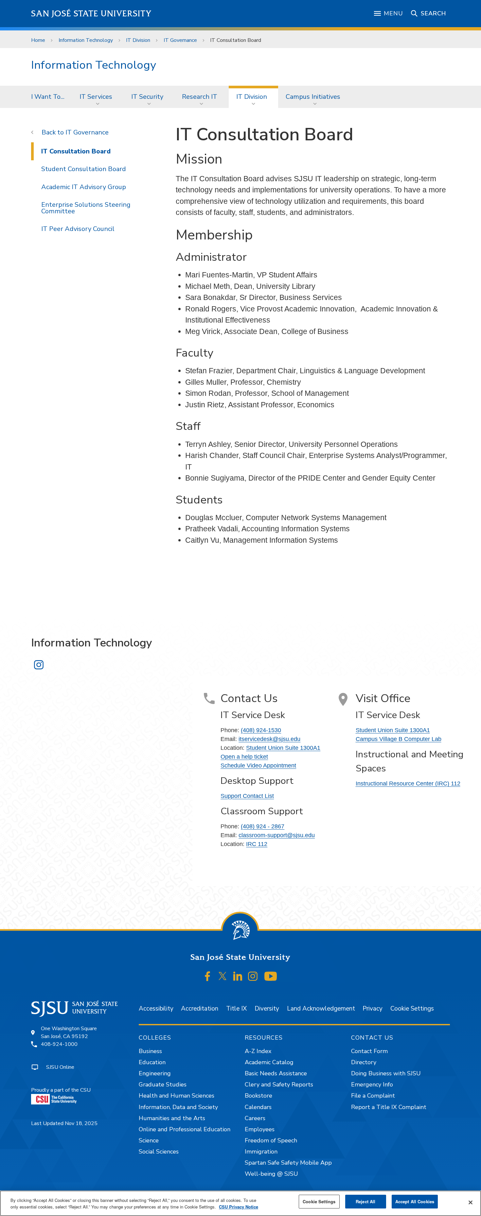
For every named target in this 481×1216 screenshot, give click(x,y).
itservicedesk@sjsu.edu (269, 739)
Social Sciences (159, 1151)
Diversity (267, 1008)
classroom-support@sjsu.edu (277, 835)
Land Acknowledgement (321, 1008)
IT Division (138, 40)
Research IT (199, 96)
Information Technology (86, 40)
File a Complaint (373, 1096)
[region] (240, 1203)
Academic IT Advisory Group (83, 187)
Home (38, 40)
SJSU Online (60, 1067)
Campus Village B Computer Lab (398, 739)
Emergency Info (372, 1084)
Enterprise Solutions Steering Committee (86, 208)
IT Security (147, 96)
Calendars (258, 1107)
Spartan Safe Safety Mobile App (288, 1163)
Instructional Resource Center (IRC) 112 (408, 783)
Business (150, 1051)
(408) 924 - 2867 (262, 826)
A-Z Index (258, 1051)
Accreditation (199, 1008)
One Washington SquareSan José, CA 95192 (69, 1032)
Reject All (365, 1201)
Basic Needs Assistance (276, 1073)
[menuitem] (48, 97)
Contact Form (369, 1051)
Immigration (261, 1151)
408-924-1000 (59, 1044)
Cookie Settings (412, 1008)
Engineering (155, 1073)
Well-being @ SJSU (271, 1174)
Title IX (236, 1008)
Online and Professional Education (184, 1129)
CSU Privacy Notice (238, 1207)
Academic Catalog (269, 1062)
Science (149, 1140)
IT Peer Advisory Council (78, 228)
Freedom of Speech (271, 1140)
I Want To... (47, 96)
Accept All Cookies (414, 1201)
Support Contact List (247, 796)
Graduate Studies (163, 1084)
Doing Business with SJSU (386, 1073)
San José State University (91, 14)
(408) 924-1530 (261, 730)
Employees (260, 1129)
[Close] (470, 1202)
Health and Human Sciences (176, 1096)
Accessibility (156, 1008)
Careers (255, 1118)
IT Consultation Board (76, 151)
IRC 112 (256, 844)
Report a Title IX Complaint (388, 1107)
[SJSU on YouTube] (270, 976)
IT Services (96, 96)
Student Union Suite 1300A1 (283, 748)
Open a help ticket (244, 756)
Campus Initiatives (313, 96)
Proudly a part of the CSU (61, 1090)
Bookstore (258, 1096)
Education (152, 1062)
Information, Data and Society (178, 1107)
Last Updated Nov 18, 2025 (64, 1123)
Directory (363, 1062)
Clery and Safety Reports (279, 1084)
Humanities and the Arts (172, 1118)
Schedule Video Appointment (258, 765)
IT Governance (180, 40)
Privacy (373, 1008)
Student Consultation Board (83, 169)
